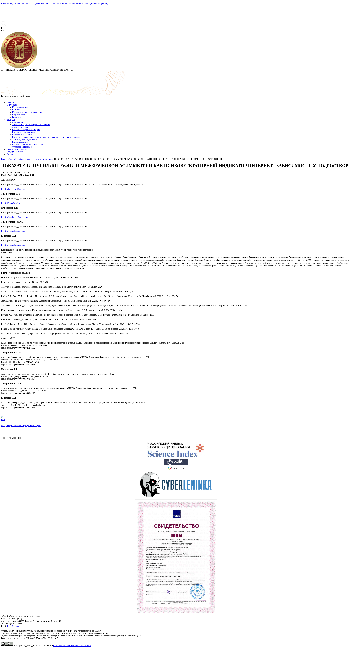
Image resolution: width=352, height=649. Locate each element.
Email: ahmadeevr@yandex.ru (14, 189)
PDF (3, 419)
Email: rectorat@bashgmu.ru (13, 231)
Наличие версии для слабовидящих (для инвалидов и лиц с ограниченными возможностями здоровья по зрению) (54, 3)
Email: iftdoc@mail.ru (10, 203)
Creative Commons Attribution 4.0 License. (72, 645)
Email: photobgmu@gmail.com (14, 217)
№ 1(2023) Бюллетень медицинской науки (21, 425)
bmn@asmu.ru (13, 626)
